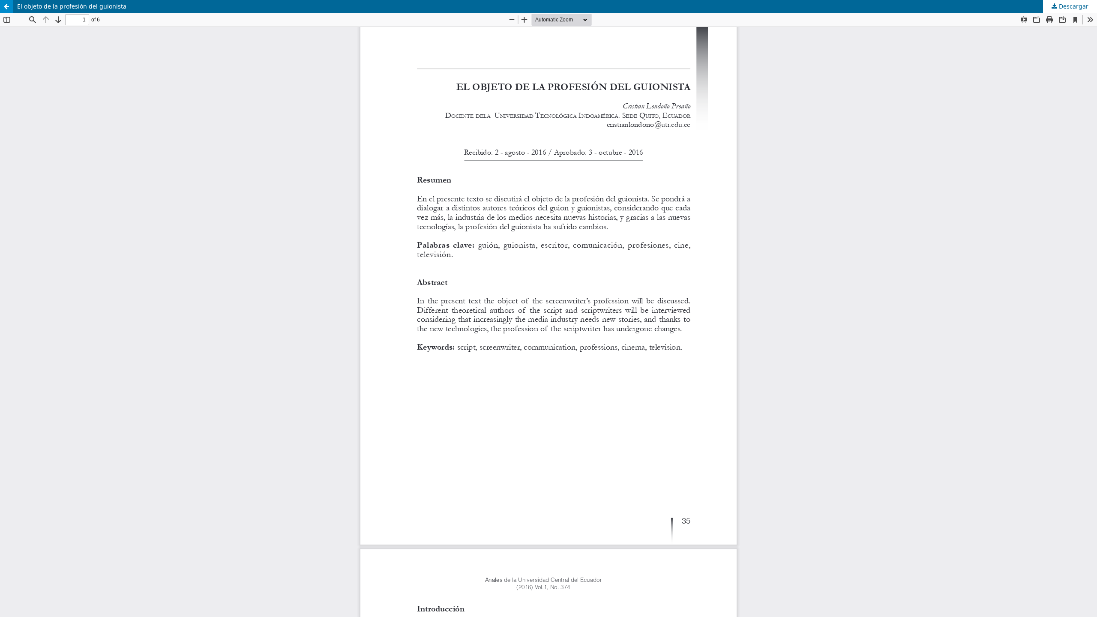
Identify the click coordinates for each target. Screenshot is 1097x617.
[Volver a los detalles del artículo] (6, 6)
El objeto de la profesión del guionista (71, 6)
